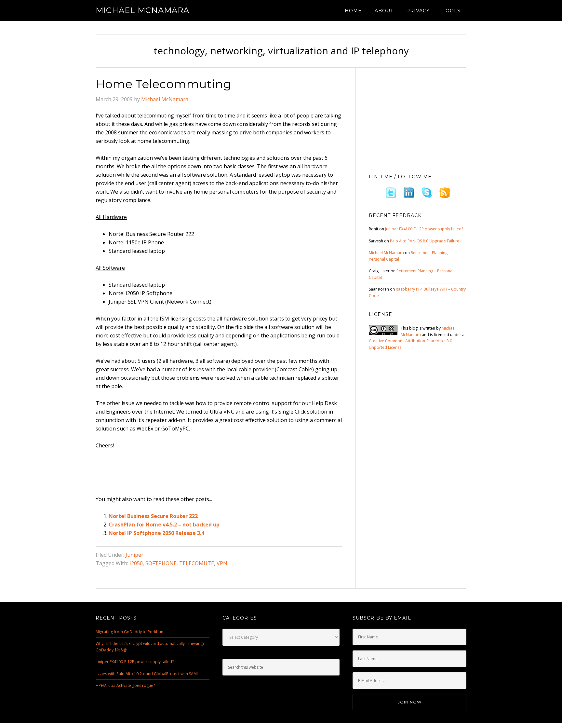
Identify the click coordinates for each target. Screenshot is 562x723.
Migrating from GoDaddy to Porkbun (129, 631)
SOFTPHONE (161, 563)
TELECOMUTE (196, 563)
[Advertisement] (214, 472)
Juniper (134, 554)
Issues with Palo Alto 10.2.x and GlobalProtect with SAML (147, 673)
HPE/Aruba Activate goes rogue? (125, 685)
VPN (222, 563)
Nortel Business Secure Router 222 (153, 516)
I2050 (136, 563)
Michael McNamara (142, 10)
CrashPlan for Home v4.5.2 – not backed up (164, 524)
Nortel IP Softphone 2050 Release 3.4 (156, 533)
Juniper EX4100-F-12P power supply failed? (424, 229)
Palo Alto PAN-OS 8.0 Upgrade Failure (424, 241)
